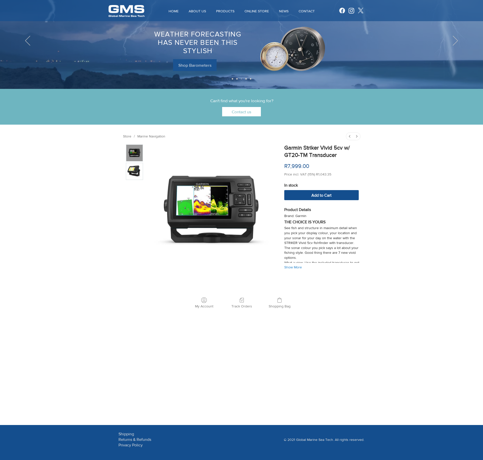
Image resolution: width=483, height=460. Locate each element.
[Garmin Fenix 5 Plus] (241, 79)
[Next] (455, 41)
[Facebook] (342, 10)
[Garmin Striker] (232, 79)
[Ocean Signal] (250, 79)
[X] (361, 10)
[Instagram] (351, 10)
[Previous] (27, 41)
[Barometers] (237, 79)
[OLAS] (246, 79)
